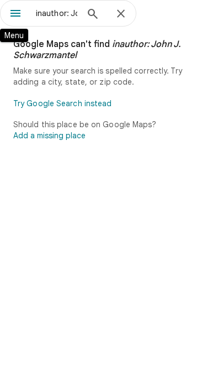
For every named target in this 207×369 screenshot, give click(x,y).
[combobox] (56, 13)
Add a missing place (49, 136)
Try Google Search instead (62, 103)
